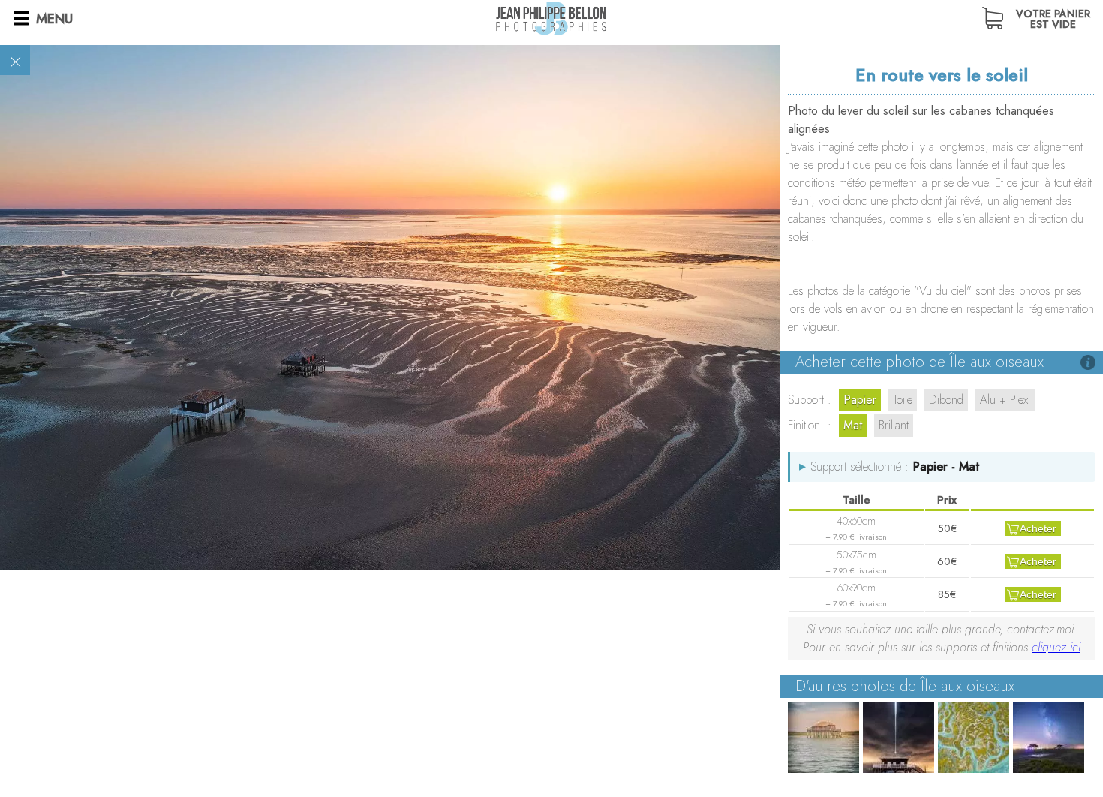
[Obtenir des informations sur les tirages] (1087, 362)
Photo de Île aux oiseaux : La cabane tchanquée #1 (823, 737)
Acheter (1038, 528)
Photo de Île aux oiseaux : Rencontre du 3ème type (898, 737)
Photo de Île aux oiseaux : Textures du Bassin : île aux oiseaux (973, 737)
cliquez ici (1056, 647)
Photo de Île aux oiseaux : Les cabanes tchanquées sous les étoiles (1048, 737)
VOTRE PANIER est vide (1053, 17)
